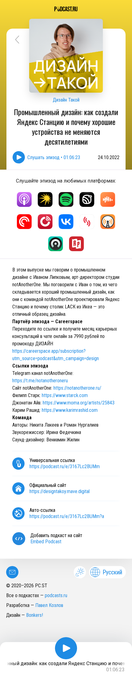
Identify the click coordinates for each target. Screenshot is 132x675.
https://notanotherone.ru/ (77, 388)
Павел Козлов (49, 605)
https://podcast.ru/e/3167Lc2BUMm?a (66, 516)
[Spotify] (66, 199)
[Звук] (87, 199)
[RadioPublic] (76, 243)
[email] (12, 572)
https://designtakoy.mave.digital (59, 491)
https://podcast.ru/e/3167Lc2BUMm (64, 466)
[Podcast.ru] (66, 8)
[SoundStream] (87, 221)
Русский (112, 572)
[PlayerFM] (45, 221)
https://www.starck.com (65, 395)
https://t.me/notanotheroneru (40, 381)
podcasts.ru (56, 595)
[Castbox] (107, 199)
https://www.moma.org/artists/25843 (79, 403)
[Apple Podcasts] (24, 199)
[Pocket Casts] (24, 221)
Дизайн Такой (66, 100)
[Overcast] (107, 221)
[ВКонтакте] (66, 221)
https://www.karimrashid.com (70, 410)
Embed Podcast (45, 541)
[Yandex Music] (45, 199)
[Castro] (55, 243)
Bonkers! (34, 615)
